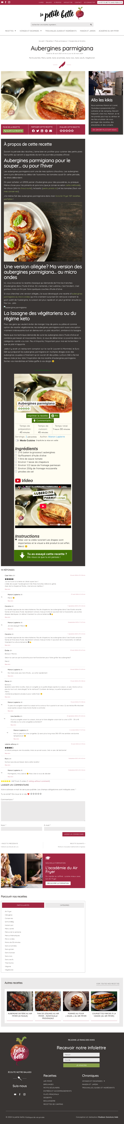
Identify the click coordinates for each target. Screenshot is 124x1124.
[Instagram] (9, 2)
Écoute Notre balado (19, 1072)
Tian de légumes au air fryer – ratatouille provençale (48, 1015)
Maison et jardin (87, 31)
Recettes (9, 31)
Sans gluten (9, 949)
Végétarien (90, 58)
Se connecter (89, 2)
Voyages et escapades (29, 31)
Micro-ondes (10, 939)
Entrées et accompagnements (57, 1091)
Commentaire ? (44, 420)
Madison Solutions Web (108, 1117)
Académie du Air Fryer (109, 31)
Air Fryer (8, 911)
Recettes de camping (53, 1104)
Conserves (9, 918)
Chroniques (90, 1075)
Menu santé (46, 58)
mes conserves (11, 191)
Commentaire (7, 799)
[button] (33, 131)
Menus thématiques (12, 935)
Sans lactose (10, 953)
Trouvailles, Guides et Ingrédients (61, 31)
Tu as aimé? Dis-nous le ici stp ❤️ (15, 794)
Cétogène (8, 915)
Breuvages (48, 1084)
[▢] (16, 452)
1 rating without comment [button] (38, 781)
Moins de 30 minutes (12, 942)
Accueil (41, 41)
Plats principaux (61, 41)
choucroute (25, 188)
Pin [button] (56, 415)
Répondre (7, 589)
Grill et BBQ (9, 922)
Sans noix (70, 58)
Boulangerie (49, 1101)
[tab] (23, 905)
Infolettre (68, 2)
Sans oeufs (79, 58)
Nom (3, 825)
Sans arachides (58, 58)
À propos (57, 2)
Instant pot (9, 925)
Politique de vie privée (34, 1117)
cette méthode (73, 185)
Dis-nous (32, 557)
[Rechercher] (91, 24)
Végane (8, 966)
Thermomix (9, 963)
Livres (41, 2)
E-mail (47, 825)
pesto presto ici (50, 188)
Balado (49, 2)
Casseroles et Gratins (77, 41)
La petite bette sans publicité (110, 2)
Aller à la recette (14, 131)
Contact (78, 2)
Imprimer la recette (38, 415)
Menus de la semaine (13, 932)
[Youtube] (2, 2)
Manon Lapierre (56, 436)
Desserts (47, 1098)
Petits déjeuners (51, 1088)
